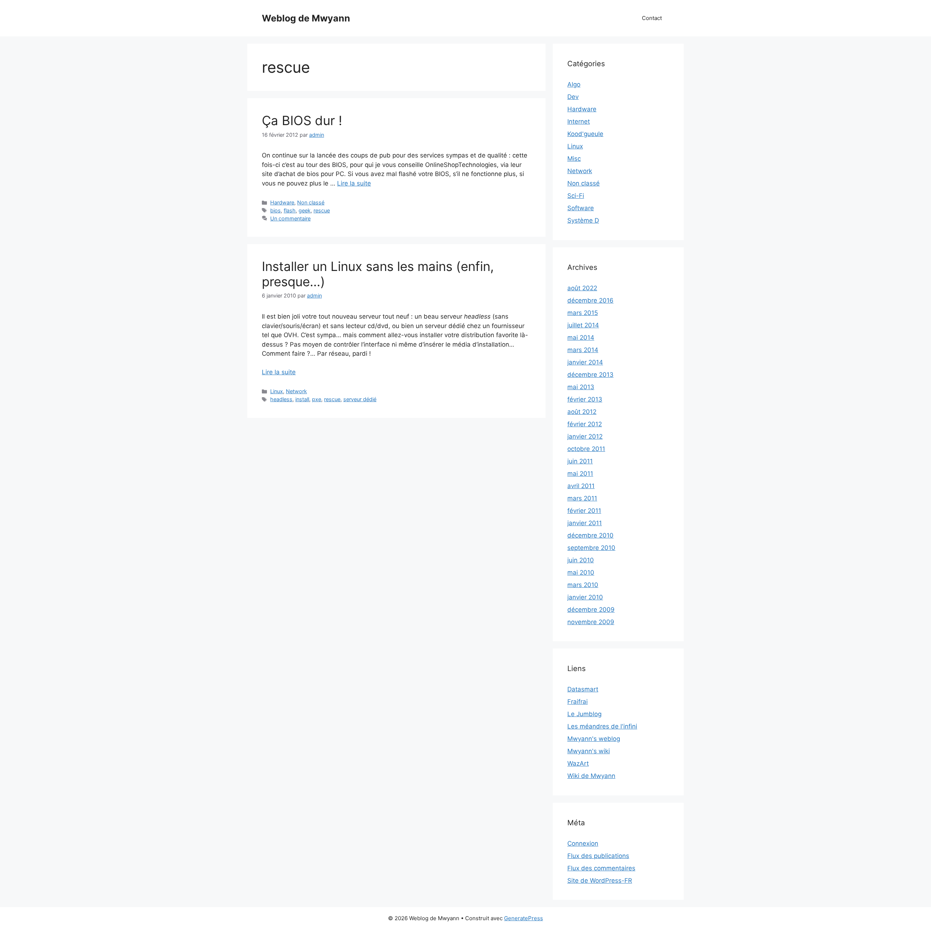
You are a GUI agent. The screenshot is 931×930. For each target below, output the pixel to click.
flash (290, 210)
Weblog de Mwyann (306, 18)
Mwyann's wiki (588, 751)
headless (281, 399)
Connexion (582, 843)
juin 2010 (580, 560)
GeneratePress (523, 918)
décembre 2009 (591, 609)
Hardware (282, 202)
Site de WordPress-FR (599, 880)
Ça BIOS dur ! (302, 120)
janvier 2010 (585, 597)
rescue (321, 210)
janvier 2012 (585, 436)
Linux (276, 391)
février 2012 (584, 424)
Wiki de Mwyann (591, 775)
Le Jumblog (584, 714)
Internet (578, 121)
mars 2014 (582, 350)
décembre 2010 (590, 535)
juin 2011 (580, 461)
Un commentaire (290, 218)
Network (296, 391)
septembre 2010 (591, 547)
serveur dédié (359, 399)
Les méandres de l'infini (602, 726)
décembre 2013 (590, 374)
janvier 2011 (584, 523)
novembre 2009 (590, 622)
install (302, 399)
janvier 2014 (585, 362)
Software (580, 208)
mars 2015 (582, 312)
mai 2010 (580, 572)
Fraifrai (577, 701)
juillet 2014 (583, 325)
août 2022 (582, 288)
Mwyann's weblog (593, 738)
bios (275, 210)
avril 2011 (581, 486)
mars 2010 (582, 584)
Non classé (310, 202)
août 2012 (581, 411)
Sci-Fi (575, 195)
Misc (574, 158)
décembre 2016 (590, 300)
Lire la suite (354, 183)
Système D (583, 220)
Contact (652, 18)
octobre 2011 (586, 448)
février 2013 (584, 399)
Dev (573, 96)
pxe (316, 399)
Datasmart (582, 689)
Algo (573, 84)
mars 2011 (582, 498)
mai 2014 (580, 337)
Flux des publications (598, 855)
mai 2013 (580, 387)
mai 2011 (580, 473)
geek (305, 210)
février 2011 (584, 510)
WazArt (578, 763)
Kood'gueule (585, 133)
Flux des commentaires (601, 868)
